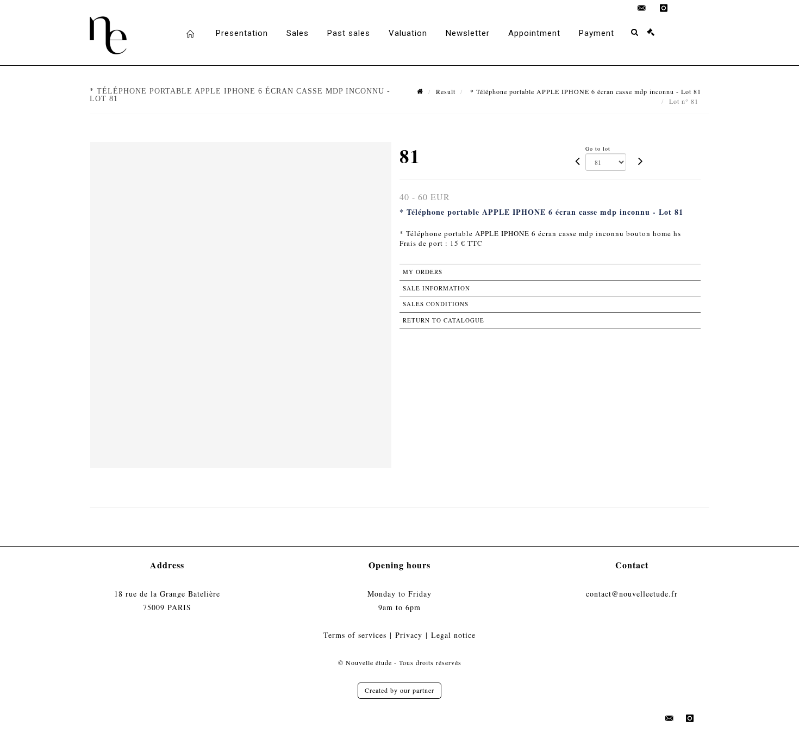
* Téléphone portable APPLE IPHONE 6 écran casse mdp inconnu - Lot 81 (584, 91)
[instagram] (664, 8)
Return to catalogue (443, 320)
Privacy (408, 635)
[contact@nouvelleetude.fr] (642, 8)
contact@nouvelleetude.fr (632, 593)
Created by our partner (399, 690)
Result (445, 91)
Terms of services (354, 635)
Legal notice (453, 635)
